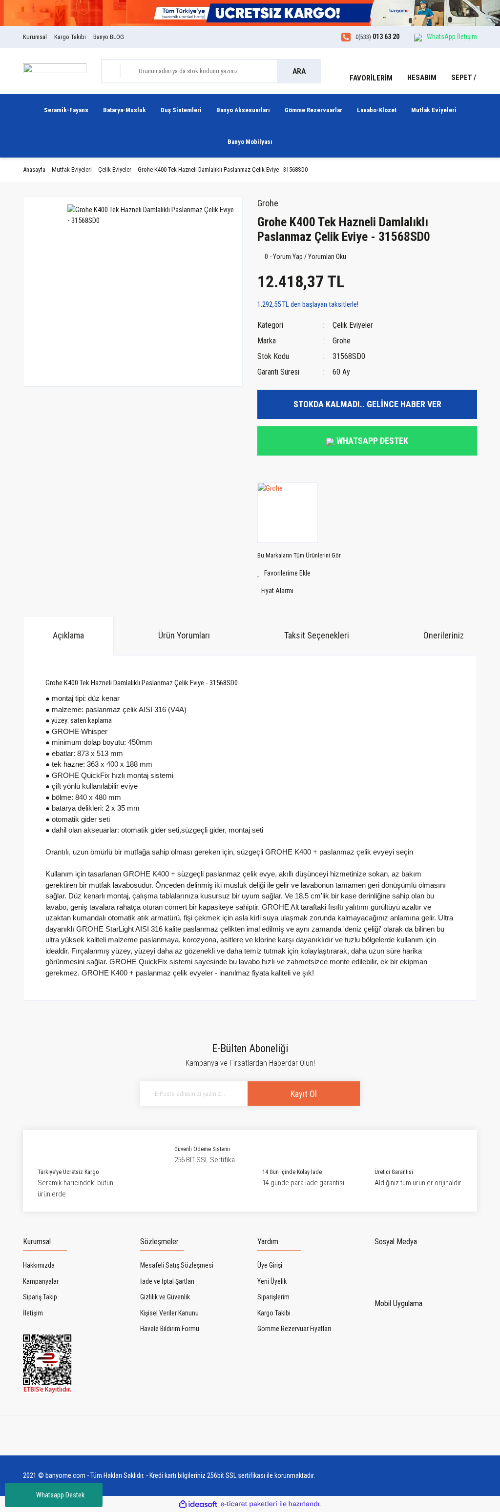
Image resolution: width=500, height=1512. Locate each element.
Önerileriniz (443, 635)
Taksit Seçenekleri (316, 635)
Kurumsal (35, 36)
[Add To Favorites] (367, 573)
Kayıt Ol (304, 1094)
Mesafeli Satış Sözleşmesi (176, 1265)
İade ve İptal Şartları (167, 1281)
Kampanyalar (41, 1281)
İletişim (33, 1313)
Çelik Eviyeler (353, 325)
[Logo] (54, 70)
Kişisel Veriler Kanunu (169, 1313)
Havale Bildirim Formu (169, 1329)
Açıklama (68, 635)
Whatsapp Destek (60, 1495)
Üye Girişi (269, 1265)
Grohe (267, 203)
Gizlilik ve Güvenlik (165, 1297)
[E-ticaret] (248, 1504)
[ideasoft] (198, 1504)
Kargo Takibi (70, 36)
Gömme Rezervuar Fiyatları (294, 1329)
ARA (299, 71)
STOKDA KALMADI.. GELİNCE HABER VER (367, 404)
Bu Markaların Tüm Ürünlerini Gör (299, 555)
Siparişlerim (273, 1297)
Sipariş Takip (40, 1297)
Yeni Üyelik (272, 1281)
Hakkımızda (39, 1265)
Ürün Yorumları (184, 635)
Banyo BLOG (108, 36)
